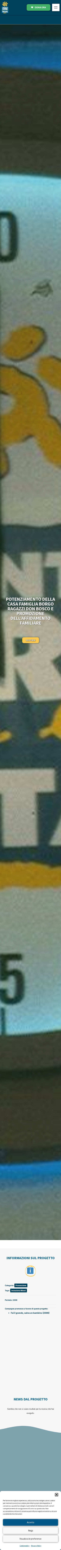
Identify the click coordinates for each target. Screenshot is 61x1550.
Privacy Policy (36, 1545)
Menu (56, 7)
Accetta (30, 1522)
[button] (56, 1494)
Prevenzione (21, 1285)
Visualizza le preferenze (30, 1538)
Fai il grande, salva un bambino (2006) (30, 1313)
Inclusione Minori (18, 1290)
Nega (30, 1530)
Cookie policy (24, 1545)
